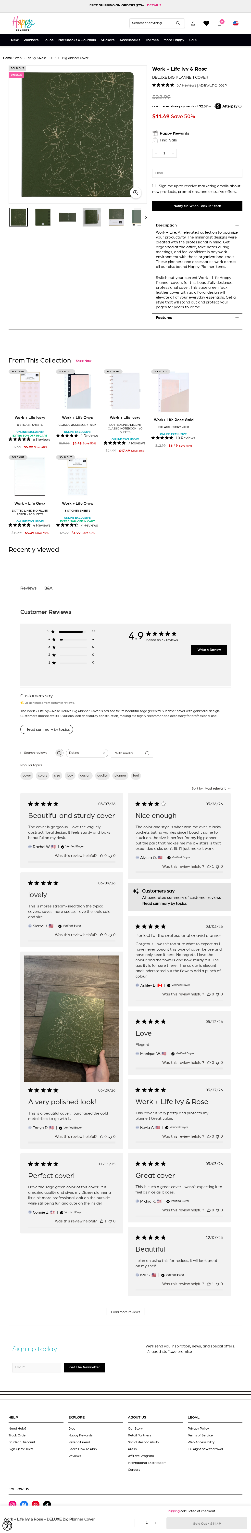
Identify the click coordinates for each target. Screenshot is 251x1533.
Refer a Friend (79, 1442)
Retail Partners (139, 1435)
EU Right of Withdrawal (205, 1449)
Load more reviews (125, 1312)
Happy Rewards (80, 1435)
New (15, 40)
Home (7, 58)
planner (120, 775)
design (85, 775)
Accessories (129, 40)
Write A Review (209, 650)
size (57, 775)
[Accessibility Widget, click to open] (7, 1526)
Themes (152, 40)
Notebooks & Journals (77, 40)
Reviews (74, 1456)
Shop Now (83, 361)
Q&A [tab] (48, 588)
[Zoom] (78, 134)
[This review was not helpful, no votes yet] (110, 855)
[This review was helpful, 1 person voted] (209, 866)
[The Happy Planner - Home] (23, 23)
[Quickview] (44, 404)
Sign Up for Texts (21, 1449)
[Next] (144, 217)
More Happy (173, 40)
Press (132, 1449)
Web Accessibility (201, 1442)
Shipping (173, 1511)
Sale (193, 40)
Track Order (18, 1435)
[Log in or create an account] (193, 23)
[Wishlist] (206, 23)
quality (102, 775)
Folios (48, 40)
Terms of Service (200, 1435)
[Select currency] (235, 23)
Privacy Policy (198, 1428)
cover (27, 775)
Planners (31, 40)
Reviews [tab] (28, 588)
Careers (134, 1469)
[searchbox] (37, 753)
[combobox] (87, 753)
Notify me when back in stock (197, 206)
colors (42, 775)
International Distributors (147, 1463)
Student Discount (22, 1442)
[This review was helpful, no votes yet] (101, 855)
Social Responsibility (143, 1442)
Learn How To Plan (82, 1449)
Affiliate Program (141, 1456)
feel (136, 775)
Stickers (107, 40)
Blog (71, 1428)
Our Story (135, 1428)
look (70, 775)
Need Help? (17, 1428)
